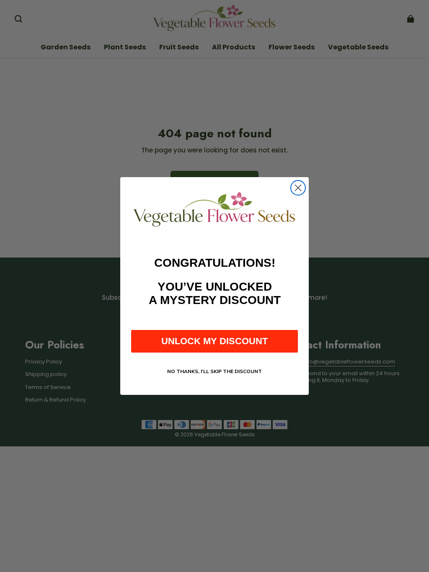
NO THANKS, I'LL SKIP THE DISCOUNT (214, 371)
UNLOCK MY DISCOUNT (214, 341)
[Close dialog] (298, 187)
